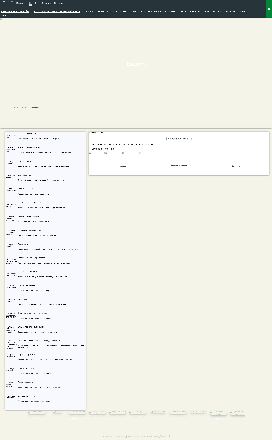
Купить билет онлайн (15, 11)
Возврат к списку (179, 166)
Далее (235, 166)
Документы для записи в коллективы (154, 11)
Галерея (230, 11)
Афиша (89, 11)
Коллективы (120, 11)
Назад (123, 166)
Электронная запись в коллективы (201, 11)
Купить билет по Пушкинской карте (57, 11)
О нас (4, 16)
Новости (103, 11)
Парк (243, 11)
